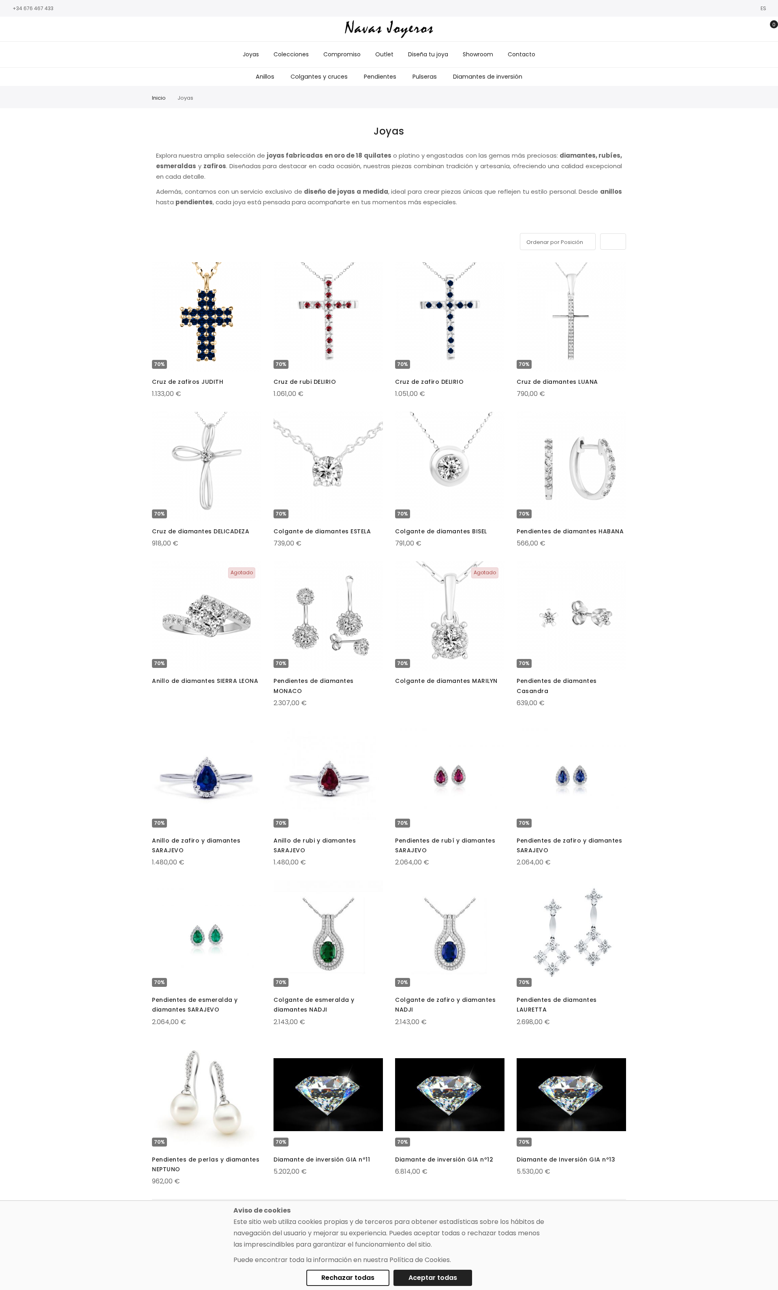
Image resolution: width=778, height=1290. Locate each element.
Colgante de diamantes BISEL (441, 531)
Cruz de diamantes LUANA (557, 382)
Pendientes (380, 77)
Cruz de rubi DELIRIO (305, 382)
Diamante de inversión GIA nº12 (444, 1159)
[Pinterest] (59, 29)
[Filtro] (157, 240)
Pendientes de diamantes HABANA (570, 531)
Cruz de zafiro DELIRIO (429, 382)
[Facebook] (10, 29)
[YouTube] (47, 29)
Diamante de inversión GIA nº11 (322, 1159)
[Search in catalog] (730, 29)
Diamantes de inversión (487, 77)
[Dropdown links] (743, 29)
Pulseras (425, 77)
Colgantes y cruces (319, 77)
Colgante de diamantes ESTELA (322, 531)
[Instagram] (22, 29)
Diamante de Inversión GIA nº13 (566, 1159)
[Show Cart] (768, 29)
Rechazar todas (347, 1277)
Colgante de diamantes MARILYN (446, 681)
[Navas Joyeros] (389, 29)
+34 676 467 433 (33, 8)
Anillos (265, 77)
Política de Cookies (419, 1259)
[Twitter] (34, 29)
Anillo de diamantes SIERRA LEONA (205, 681)
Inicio (159, 98)
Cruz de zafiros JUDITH (187, 382)
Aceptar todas (432, 1277)
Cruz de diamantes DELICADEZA (200, 531)
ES (764, 8)
